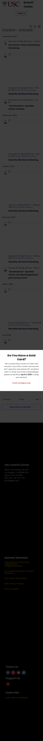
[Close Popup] (41, 352)
